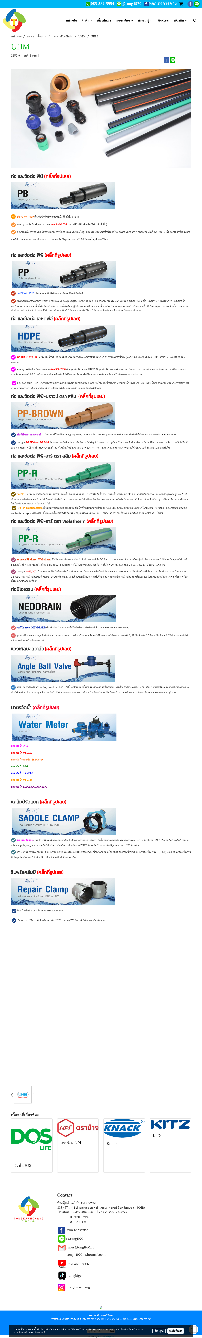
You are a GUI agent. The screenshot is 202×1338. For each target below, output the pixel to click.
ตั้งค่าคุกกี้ (158, 1330)
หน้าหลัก (71, 20)
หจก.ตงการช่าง (78, 1229)
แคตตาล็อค (123, 20)
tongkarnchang (79, 1287)
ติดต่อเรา (163, 20)
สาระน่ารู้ (144, 20)
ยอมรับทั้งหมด (175, 1330)
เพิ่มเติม (179, 20)
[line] (61, 1238)
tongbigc (75, 1275)
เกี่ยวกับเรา (104, 20)
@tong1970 (75, 1238)
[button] (195, 21)
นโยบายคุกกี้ (39, 1332)
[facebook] (61, 1229)
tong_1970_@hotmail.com (86, 1254)
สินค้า (85, 20)
